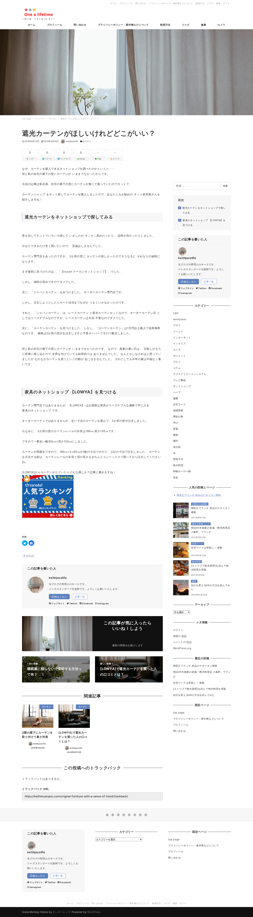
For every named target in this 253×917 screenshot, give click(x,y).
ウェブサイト (58, 603)
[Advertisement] (202, 153)
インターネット (182, 337)
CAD (175, 313)
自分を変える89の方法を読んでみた (194, 694)
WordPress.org (182, 648)
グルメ (177, 361)
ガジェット (179, 355)
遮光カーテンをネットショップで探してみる (204, 210)
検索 (225, 185)
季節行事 (178, 416)
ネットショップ (182, 386)
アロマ (177, 325)
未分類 (177, 447)
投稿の (180, 635)
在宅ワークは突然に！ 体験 (188, 682)
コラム (177, 367)
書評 (175, 440)
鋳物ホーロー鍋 (182, 471)
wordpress (179, 319)
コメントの (182, 642)
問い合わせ (140, 3)
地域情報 (178, 410)
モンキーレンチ (62, 911)
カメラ (226, 3)
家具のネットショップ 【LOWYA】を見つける (204, 222)
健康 (218, 3)
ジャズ (210, 3)
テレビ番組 (179, 380)
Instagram (103, 603)
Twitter (73, 603)
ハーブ (177, 392)
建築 (175, 434)
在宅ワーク (179, 404)
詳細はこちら (59, 596)
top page (179, 712)
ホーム (113, 3)
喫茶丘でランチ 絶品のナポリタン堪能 (199, 494)
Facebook (87, 603)
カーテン (87, 141)
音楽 (175, 477)
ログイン (178, 629)
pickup (30, 556)
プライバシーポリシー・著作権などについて (171, 3)
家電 (175, 428)
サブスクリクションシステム (189, 373)
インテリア (179, 343)
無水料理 (178, 465)
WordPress (94, 911)
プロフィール (126, 3)
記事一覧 (80, 596)
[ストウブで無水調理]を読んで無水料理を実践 (199, 688)
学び (175, 422)
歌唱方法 (200, 3)
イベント (178, 331)
